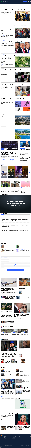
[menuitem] (10, 1)
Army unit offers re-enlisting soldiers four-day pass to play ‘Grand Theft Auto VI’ (26, 427)
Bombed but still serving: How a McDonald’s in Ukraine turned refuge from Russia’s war (8, 153)
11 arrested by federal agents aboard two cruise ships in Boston (26, 291)
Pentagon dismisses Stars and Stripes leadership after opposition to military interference (14, 113)
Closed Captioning (14, 438)
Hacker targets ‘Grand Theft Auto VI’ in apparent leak (11, 427)
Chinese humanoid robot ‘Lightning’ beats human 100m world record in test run (15, 225)
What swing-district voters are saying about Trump (7, 36)
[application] (9, 282)
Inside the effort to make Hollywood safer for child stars (10, 413)
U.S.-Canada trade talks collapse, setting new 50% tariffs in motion (15, 9)
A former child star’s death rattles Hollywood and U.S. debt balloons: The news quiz (15, 70)
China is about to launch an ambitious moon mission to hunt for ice (26, 391)
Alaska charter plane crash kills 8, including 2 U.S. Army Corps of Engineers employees (8, 289)
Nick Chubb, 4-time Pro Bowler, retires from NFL (27, 361)
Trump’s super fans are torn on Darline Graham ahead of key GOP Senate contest (15, 26)
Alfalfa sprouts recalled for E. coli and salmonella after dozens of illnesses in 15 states (6, 61)
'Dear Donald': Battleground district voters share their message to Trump (4, 335)
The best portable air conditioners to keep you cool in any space (24, 250)
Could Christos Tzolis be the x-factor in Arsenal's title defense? (7, 361)
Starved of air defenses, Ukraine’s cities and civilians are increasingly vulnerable (5, 161)
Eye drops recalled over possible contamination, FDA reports (11, 398)
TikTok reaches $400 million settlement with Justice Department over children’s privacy (10, 298)
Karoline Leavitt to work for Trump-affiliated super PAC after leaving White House (21, 315)
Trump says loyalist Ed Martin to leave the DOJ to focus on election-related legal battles (6, 316)
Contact (5, 436)
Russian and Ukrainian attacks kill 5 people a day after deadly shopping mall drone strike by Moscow (25, 161)
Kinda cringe (23, 189)
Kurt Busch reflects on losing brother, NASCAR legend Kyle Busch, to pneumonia (23, 350)
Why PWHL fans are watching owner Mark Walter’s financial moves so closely (14, 99)
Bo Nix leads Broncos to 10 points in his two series (26, 355)
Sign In (14, 271)
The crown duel (3, 188)
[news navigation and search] (30, 1)
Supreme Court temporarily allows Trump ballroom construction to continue (6, 312)
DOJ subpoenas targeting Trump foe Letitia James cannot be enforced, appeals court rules (10, 322)
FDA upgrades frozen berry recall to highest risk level (7, 65)
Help (4, 437)
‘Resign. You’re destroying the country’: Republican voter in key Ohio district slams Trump (25, 335)
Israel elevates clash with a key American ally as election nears (13, 41)
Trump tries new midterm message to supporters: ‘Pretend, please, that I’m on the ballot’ (7, 33)
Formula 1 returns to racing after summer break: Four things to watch (8, 354)
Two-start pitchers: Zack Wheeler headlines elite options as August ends (17, 362)
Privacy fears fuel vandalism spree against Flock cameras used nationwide (24, 376)
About (4, 435)
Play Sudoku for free (4, 74)
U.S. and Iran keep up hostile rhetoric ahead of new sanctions (7, 45)
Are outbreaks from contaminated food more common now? (12, 55)
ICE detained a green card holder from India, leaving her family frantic (14, 84)
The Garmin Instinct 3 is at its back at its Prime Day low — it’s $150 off (24, 246)
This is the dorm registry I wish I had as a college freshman (9, 250)
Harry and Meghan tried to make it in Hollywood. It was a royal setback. (7, 391)
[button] (4, 172)
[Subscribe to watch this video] (9, 145)
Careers (5, 438)
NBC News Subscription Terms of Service (16, 436)
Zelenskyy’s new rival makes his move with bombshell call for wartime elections (14, 161)
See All (15, 254)
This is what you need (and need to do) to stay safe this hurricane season (9, 247)
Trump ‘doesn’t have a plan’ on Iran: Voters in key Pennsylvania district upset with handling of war (15, 335)
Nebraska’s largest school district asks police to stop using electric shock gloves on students (25, 297)
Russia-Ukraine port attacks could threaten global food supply (25, 158)
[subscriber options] (28, 1)
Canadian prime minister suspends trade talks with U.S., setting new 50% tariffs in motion (9, 371)
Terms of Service (14, 435)
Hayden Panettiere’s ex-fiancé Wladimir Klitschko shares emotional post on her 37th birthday (7, 419)
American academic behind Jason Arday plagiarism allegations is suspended (24, 371)
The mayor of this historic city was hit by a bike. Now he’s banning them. (14, 128)
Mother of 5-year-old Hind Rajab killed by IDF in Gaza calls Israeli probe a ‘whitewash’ (25, 387)
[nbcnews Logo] (2, 435)
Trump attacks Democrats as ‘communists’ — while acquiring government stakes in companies (21, 322)
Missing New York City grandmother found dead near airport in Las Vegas (24, 287)
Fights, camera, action (15, 188)
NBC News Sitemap (14, 437)
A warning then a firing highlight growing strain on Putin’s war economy (25, 150)
